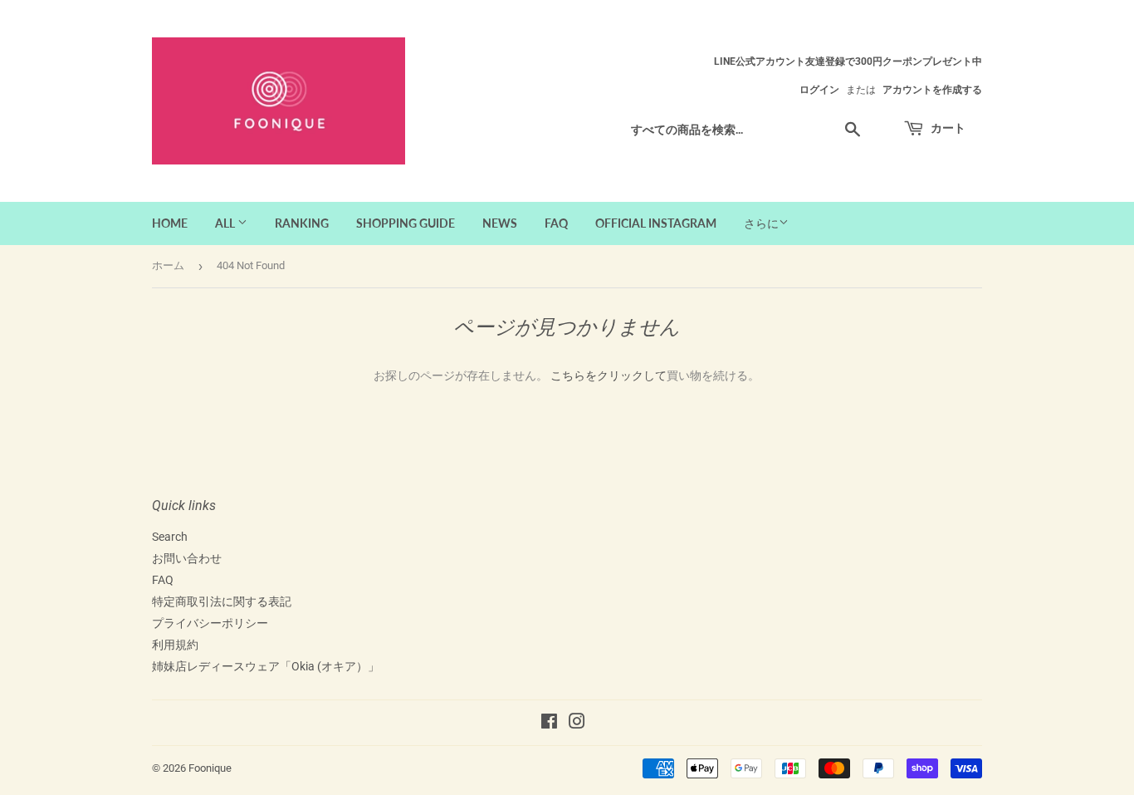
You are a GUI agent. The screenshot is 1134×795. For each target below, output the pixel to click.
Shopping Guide (405, 223)
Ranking (302, 223)
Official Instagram (655, 223)
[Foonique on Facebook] (549, 723)
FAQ (556, 223)
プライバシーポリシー (210, 623)
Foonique (210, 768)
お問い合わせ (187, 558)
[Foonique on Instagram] (577, 723)
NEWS (499, 223)
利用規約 (175, 644)
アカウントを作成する (932, 90)
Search (170, 536)
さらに (761, 223)
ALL (226, 223)
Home (170, 223)
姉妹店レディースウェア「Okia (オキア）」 (265, 666)
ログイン (819, 90)
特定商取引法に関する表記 (221, 601)
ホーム (168, 265)
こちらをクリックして (608, 375)
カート (946, 127)
